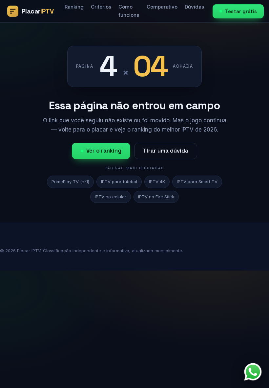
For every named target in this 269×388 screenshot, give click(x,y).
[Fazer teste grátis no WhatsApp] (253, 372)
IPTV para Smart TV (197, 181)
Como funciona (128, 11)
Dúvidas (194, 7)
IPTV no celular (110, 196)
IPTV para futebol (119, 181)
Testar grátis (241, 11)
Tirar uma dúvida (165, 150)
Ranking (74, 7)
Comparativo (162, 7)
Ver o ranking (103, 150)
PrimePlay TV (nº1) (70, 181)
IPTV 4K (157, 181)
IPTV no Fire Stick (156, 196)
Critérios (101, 7)
